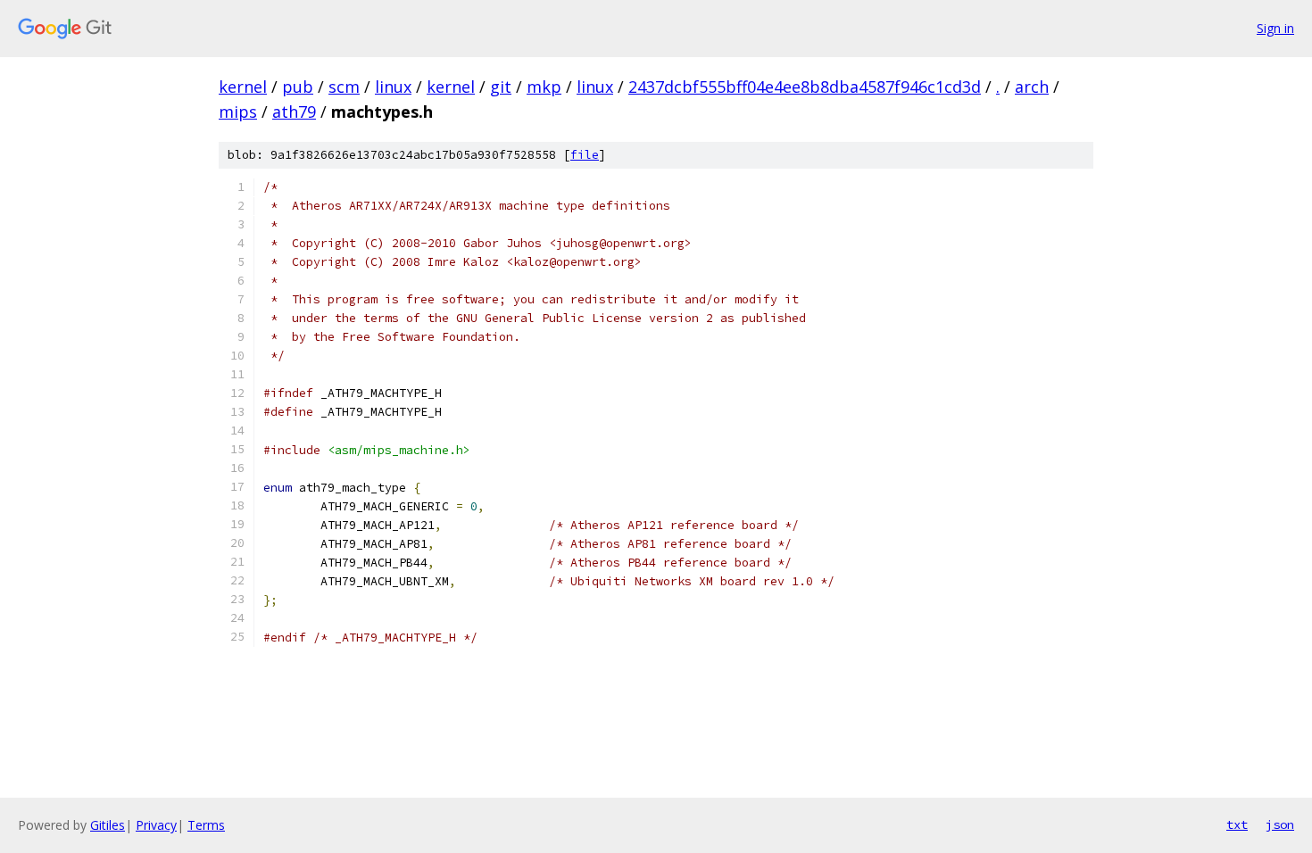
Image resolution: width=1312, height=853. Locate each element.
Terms (206, 824)
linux (393, 86)
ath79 (294, 111)
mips (238, 111)
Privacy (156, 824)
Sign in (1275, 28)
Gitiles (107, 824)
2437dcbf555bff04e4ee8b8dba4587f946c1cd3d (804, 86)
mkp (544, 86)
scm (344, 86)
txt (1237, 824)
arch (1032, 86)
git (500, 86)
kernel (243, 86)
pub (297, 86)
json (1280, 824)
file (584, 154)
